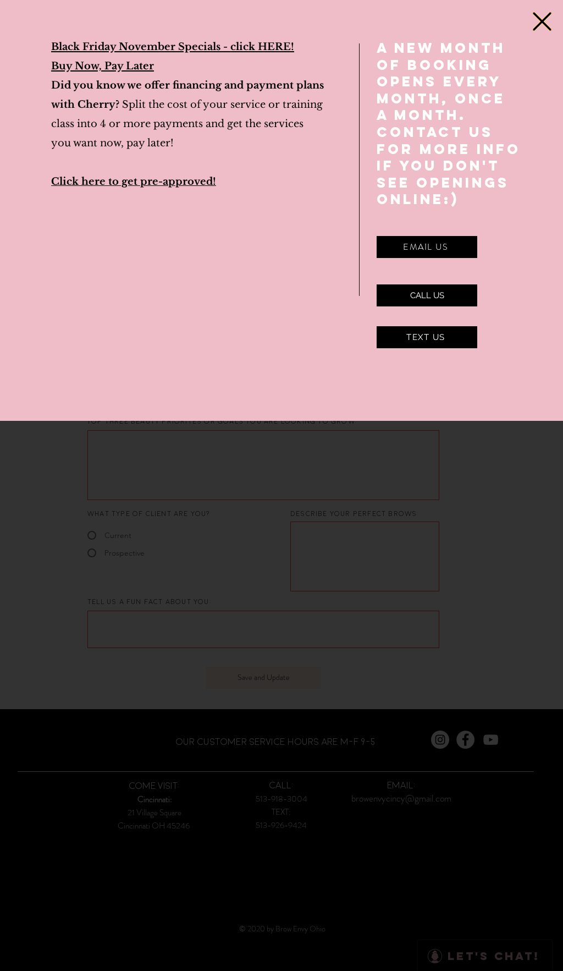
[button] (542, 21)
